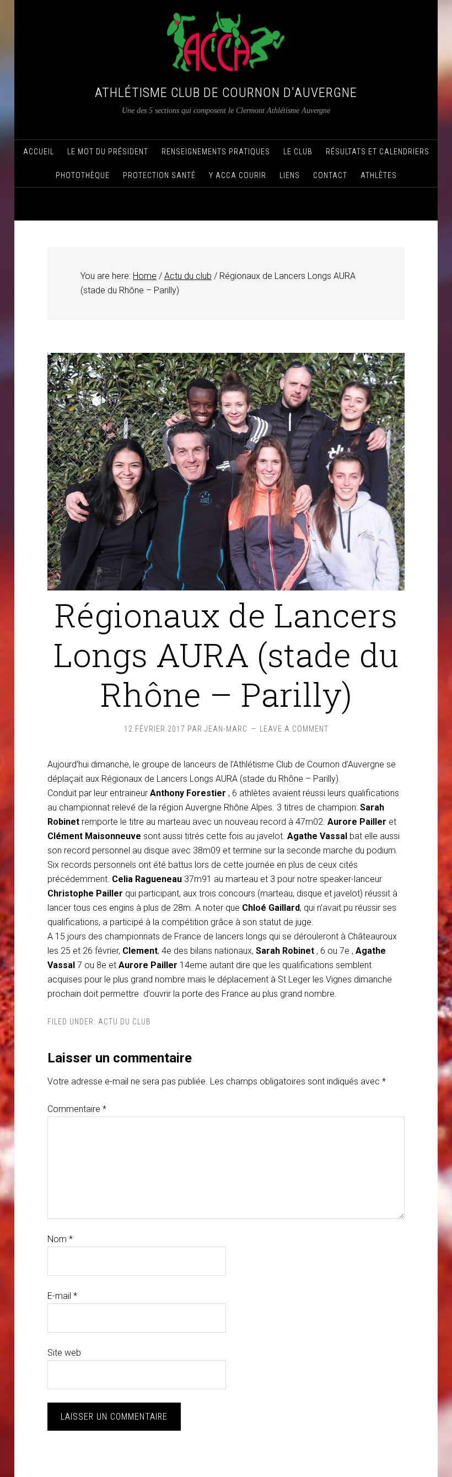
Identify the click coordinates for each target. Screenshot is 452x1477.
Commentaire (76, 1109)
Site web (64, 1352)
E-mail (62, 1296)
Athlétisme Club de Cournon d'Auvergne (226, 92)
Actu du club (124, 1021)
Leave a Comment (294, 728)
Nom (60, 1239)
